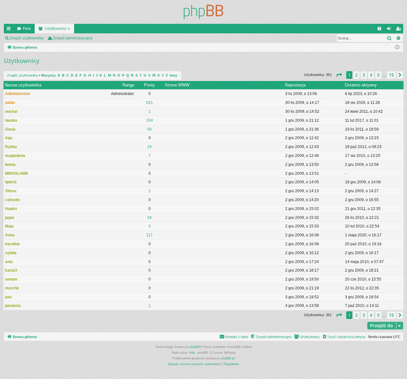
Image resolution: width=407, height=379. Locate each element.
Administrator (17, 93)
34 (149, 217)
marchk (12, 288)
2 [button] (356, 75)
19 (149, 147)
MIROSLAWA (16, 173)
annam (11, 279)
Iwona (10, 164)
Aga (8, 138)
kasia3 (11, 270)
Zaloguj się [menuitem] (390, 29)
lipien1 (11, 182)
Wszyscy (48, 75)
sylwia (11, 253)
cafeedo (12, 200)
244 (149, 120)
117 (149, 235)
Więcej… (9, 29)
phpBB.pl (228, 358)
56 (149, 129)
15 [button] (391, 75)
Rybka (11, 147)
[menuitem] (379, 28)
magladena (15, 155)
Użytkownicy (55, 28)
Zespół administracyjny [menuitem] (73, 38)
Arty (192, 352)
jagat (9, 217)
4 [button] (371, 75)
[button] (339, 75)
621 (149, 102)
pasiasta (13, 305)
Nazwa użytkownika (23, 85)
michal (11, 111)
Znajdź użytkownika (27, 38)
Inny (173, 75)
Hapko (11, 208)
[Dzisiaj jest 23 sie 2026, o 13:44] (397, 47)
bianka (11, 120)
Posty (149, 85)
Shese (11, 191)
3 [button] (363, 75)
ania (9, 262)
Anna (10, 235)
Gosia (10, 129)
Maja (9, 226)
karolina (12, 244)
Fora (27, 28)
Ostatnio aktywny (361, 85)
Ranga (128, 85)
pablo (10, 102)
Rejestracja (295, 85)
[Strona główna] (203, 12)
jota (8, 297)
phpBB (195, 347)
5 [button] (378, 75)
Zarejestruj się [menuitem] (399, 29)
